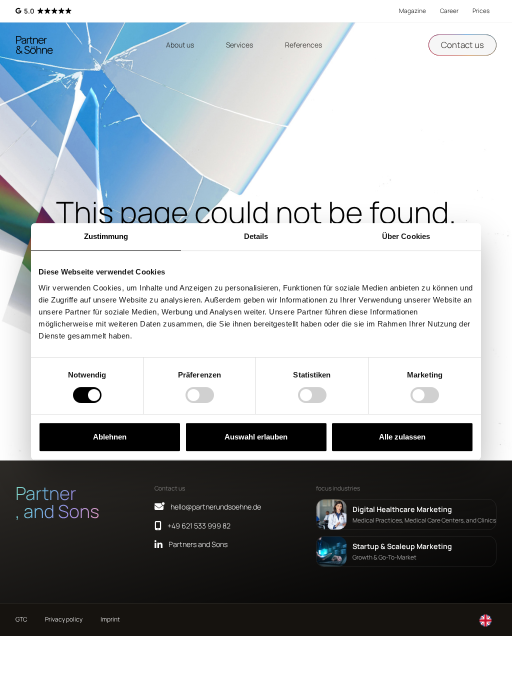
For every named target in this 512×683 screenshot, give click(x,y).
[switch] (200, 395)
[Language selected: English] (485, 620)
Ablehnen (109, 436)
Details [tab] (256, 236)
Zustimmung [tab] (106, 236)
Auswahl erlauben (256, 436)
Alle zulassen (402, 436)
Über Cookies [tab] (406, 236)
